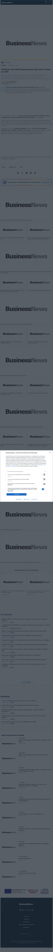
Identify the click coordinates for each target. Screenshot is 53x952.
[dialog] (26, 476)
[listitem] (26, 471)
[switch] (43, 474)
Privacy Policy (34, 499)
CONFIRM (16, 494)
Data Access (26, 499)
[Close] (50, 453)
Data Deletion (19, 499)
